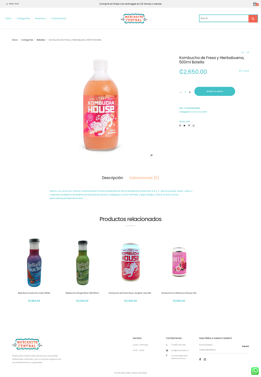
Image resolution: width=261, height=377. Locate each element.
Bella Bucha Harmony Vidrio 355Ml (34, 293)
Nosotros (40, 18)
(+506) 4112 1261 (178, 344)
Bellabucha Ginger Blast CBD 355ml (82, 293)
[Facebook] (200, 359)
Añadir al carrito (214, 91)
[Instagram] (205, 359)
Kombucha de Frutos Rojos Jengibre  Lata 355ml (131, 293)
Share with (184, 121)
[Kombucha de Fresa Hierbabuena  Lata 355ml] (247, 52)
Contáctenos (58, 18)
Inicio (8, 18)
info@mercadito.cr (180, 350)
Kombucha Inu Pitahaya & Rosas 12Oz (179, 293)
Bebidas (41, 39)
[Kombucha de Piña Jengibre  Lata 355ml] (242, 52)
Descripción (112, 177)
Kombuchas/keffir (198, 112)
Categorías (23, 18)
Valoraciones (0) (144, 177)
